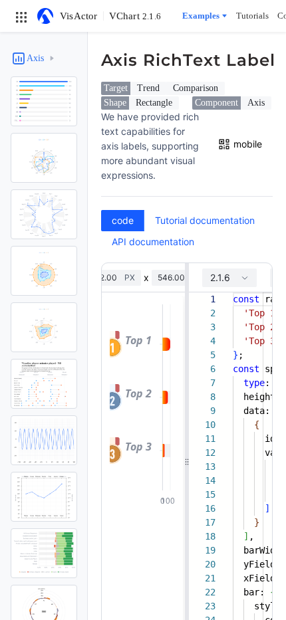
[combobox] (229, 277)
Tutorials (252, 16)
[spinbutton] (107, 277)
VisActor (79, 16)
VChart (135, 16)
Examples (200, 16)
